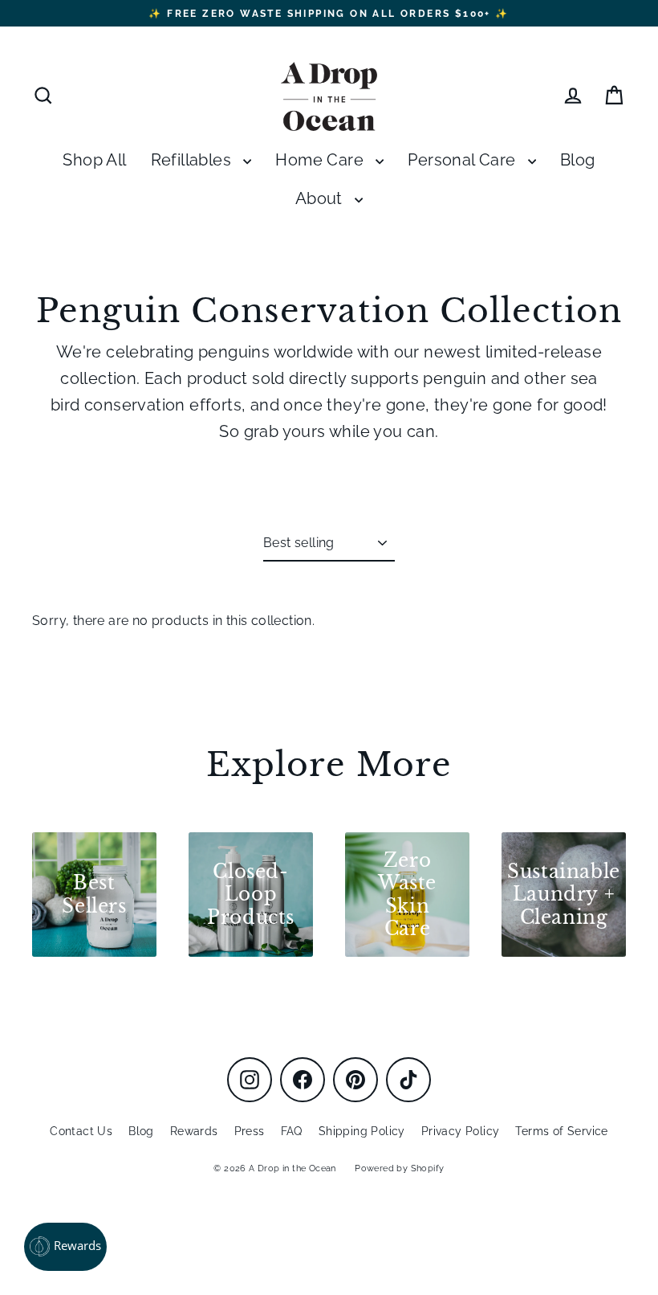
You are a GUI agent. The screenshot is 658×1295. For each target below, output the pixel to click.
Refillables (193, 160)
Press (249, 1131)
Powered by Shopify (399, 1168)
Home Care (321, 160)
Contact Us (81, 1131)
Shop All (94, 160)
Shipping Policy (362, 1131)
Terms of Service (561, 1131)
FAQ (292, 1131)
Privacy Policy (460, 1131)
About (321, 199)
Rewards (194, 1131)
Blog (577, 160)
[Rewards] (65, 1247)
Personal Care (464, 160)
